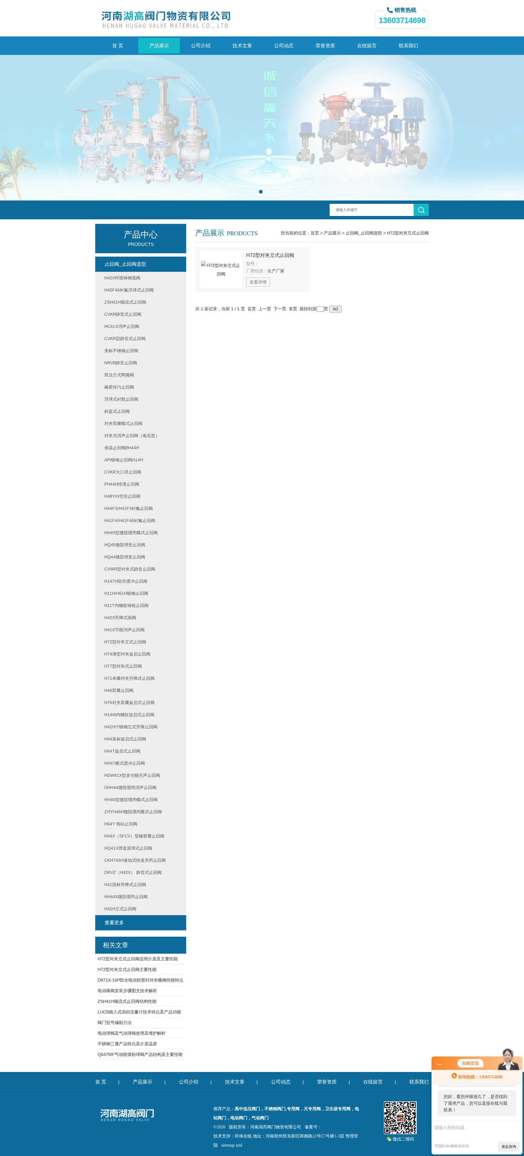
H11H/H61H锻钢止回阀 (126, 593)
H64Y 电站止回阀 (120, 823)
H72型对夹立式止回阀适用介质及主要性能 (138, 958)
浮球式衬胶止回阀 (121, 399)
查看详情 (258, 282)
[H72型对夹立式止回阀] (221, 269)
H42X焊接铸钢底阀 (122, 277)
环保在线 (243, 1136)
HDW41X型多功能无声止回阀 (132, 775)
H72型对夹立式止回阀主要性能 (127, 969)
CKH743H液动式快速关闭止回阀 (135, 860)
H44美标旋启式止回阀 (125, 738)
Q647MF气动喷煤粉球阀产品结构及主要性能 (140, 1054)
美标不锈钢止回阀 (121, 350)
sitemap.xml (231, 1145)
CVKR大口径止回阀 (122, 472)
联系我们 (408, 45)
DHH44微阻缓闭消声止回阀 (130, 787)
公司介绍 (200, 45)
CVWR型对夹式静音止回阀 (129, 569)
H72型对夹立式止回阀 (408, 233)
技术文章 (242, 45)
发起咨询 (509, 1146)
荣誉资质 (325, 45)
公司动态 (284, 45)
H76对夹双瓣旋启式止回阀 (129, 702)
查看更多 (114, 922)
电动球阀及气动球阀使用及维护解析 (132, 1033)
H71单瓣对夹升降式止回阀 (129, 678)
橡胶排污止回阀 (119, 387)
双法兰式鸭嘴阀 (119, 374)
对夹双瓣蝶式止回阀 (123, 423)
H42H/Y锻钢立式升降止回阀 (130, 726)
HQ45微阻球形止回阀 (124, 544)
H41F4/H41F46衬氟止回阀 (129, 520)
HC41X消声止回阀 (121, 326)
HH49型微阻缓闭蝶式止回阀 (131, 532)
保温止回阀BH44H (121, 447)
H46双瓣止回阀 (118, 690)
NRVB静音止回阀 (120, 362)
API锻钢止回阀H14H (123, 459)
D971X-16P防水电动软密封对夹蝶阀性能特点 (140, 980)
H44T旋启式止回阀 (122, 751)
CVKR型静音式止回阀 (125, 338)
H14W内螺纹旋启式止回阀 (129, 714)
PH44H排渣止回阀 (121, 484)
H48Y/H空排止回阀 (122, 496)
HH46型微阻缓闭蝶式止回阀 (131, 799)
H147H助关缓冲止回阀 (125, 581)
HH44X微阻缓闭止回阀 (126, 896)
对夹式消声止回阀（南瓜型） (132, 435)
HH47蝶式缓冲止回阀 (124, 763)
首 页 (117, 45)
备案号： (313, 1127)
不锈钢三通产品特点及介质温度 (127, 1043)
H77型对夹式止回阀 (123, 666)
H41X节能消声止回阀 (124, 629)
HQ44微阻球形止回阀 (124, 556)
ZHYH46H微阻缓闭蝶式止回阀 (133, 811)
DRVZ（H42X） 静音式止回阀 (133, 872)
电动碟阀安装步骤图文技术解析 (127, 990)
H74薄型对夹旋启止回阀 (127, 654)
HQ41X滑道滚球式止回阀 (128, 848)
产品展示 (159, 45)
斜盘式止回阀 (117, 411)
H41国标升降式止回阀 (125, 884)
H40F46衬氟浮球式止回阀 (129, 290)
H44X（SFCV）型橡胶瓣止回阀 (134, 836)
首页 (315, 233)
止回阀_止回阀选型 (364, 233)
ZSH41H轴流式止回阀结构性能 (127, 1001)
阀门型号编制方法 (115, 1022)
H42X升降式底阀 (120, 617)
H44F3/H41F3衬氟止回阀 (128, 508)
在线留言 (367, 45)
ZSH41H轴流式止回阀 (125, 302)
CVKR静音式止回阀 (122, 314)
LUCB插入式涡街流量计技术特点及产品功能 (139, 1011)
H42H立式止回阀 (120, 908)
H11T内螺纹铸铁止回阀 (126, 605)
